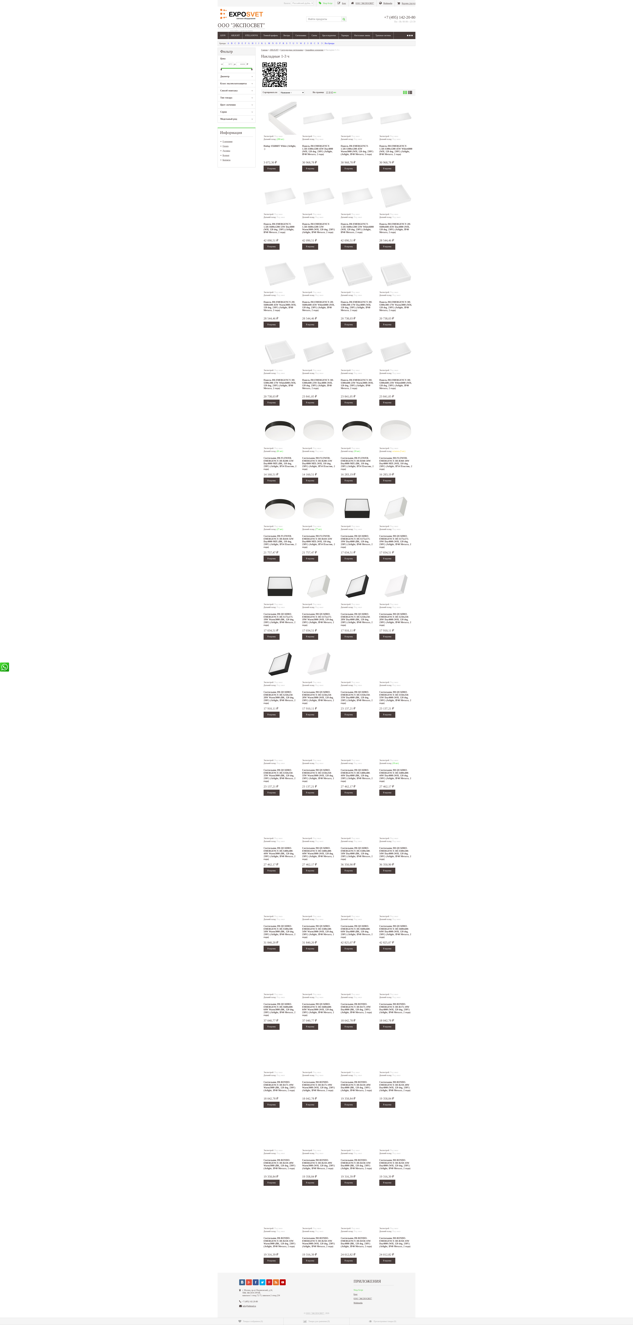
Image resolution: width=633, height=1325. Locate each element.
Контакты (226, 160)
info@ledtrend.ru (249, 1306)
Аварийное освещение (314, 50)
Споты (314, 35)
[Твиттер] (262, 1282)
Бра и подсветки (329, 35)
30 (330, 92)
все (334, 92)
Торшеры (345, 35)
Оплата (225, 146)
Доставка (226, 151)
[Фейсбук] (256, 1282)
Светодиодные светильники (291, 50)
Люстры (286, 35)
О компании (227, 141)
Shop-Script (358, 1290)
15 (327, 92)
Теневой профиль (270, 35)
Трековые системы (383, 35)
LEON (223, 35)
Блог (356, 1294)
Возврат (226, 155)
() (253, 1321)
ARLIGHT (235, 35)
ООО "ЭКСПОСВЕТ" (363, 1298)
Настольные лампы (362, 35)
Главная (264, 50)
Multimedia (358, 1303)
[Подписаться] (276, 1282)
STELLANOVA (251, 35)
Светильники (300, 35)
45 (332, 92)
